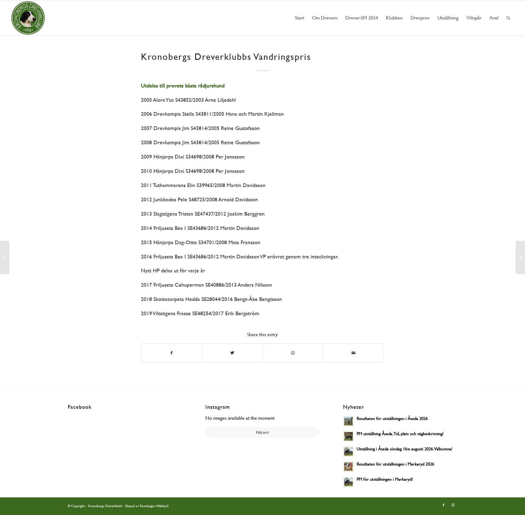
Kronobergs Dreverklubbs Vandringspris (226, 56)
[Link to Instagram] (452, 505)
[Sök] (508, 18)
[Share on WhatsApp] (293, 353)
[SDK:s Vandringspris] (4, 257)
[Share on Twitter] (232, 353)
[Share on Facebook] (171, 353)
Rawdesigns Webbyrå (154, 506)
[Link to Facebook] (443, 505)
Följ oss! (262, 432)
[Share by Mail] (353, 353)
